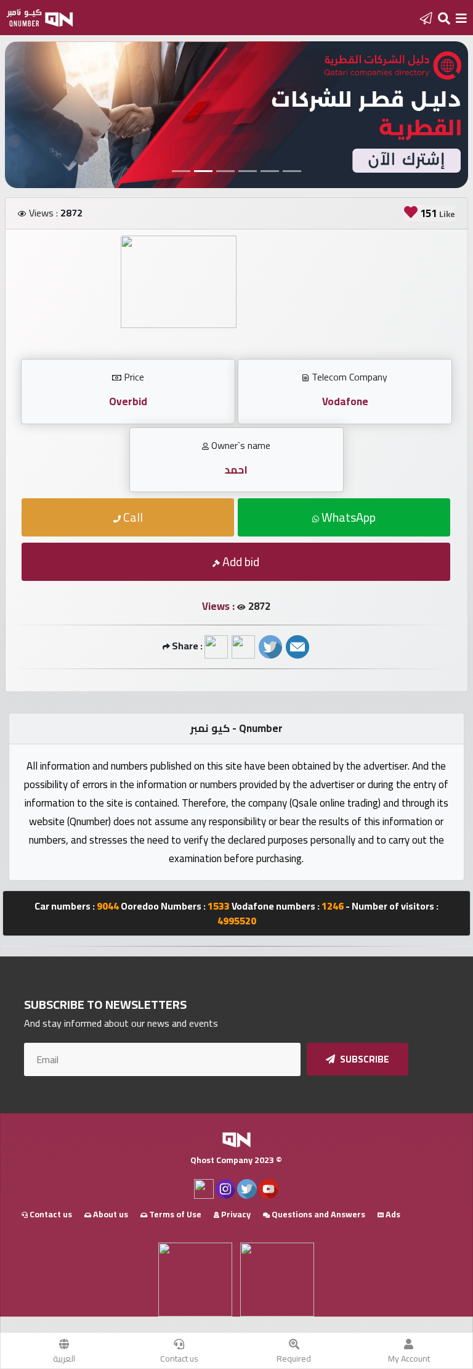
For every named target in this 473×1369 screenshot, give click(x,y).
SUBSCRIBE (363, 1059)
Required (294, 1358)
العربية (64, 1358)
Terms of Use (174, 1214)
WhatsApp (347, 517)
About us (109, 1214)
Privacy (235, 1214)
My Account (409, 1358)
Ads (392, 1214)
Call (132, 517)
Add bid (239, 561)
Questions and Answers (317, 1214)
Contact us (179, 1358)
